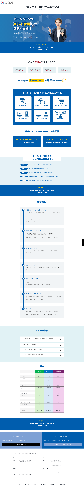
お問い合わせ (83, 242)
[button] (42, 339)
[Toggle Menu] (81, 2)
